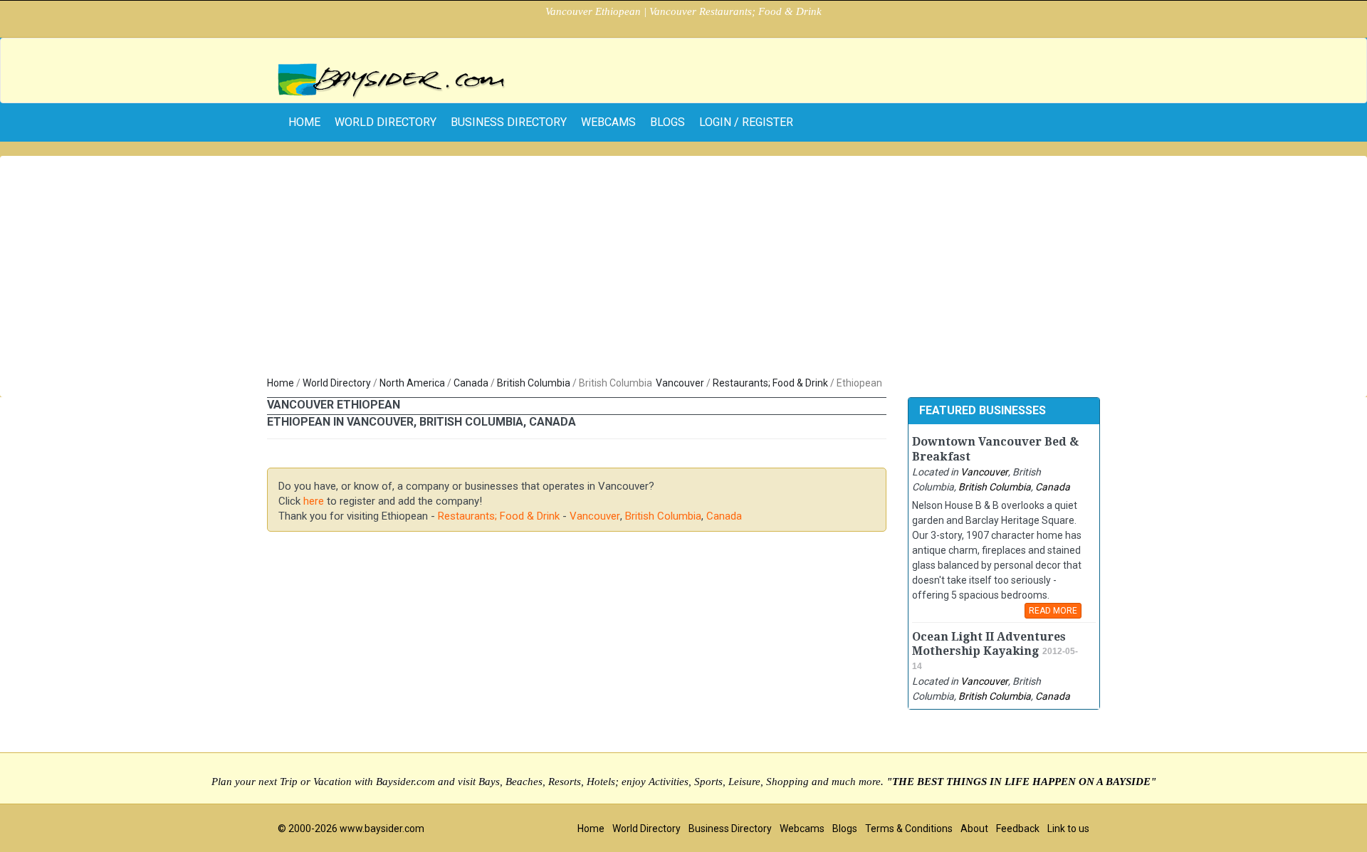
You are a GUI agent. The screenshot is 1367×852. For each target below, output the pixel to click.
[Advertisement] (683, 269)
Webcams (608, 122)
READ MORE (1053, 611)
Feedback (1017, 828)
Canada (471, 383)
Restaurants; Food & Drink (770, 383)
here (313, 501)
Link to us (1068, 828)
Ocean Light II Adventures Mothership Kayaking (989, 644)
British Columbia (533, 383)
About (974, 828)
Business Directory (509, 122)
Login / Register (746, 122)
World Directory (385, 122)
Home (280, 383)
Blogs (667, 122)
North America (412, 383)
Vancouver (680, 383)
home (304, 122)
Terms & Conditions (909, 828)
